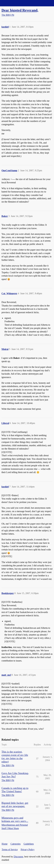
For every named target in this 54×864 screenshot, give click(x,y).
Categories (15, 844)
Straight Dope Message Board (16, 3)
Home (5, 844)
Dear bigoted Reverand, (20, 10)
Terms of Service (10, 849)
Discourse (18, 856)
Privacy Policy (27, 849)
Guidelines (29, 844)
